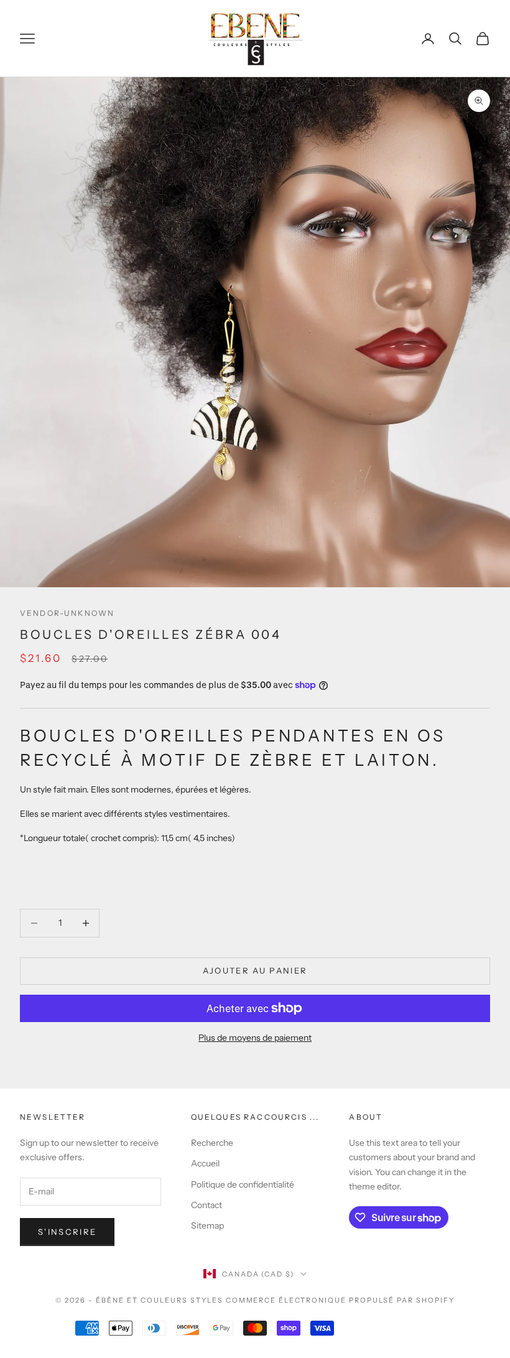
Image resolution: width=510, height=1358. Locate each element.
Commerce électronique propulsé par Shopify (340, 1300)
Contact (206, 1205)
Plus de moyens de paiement (255, 1037)
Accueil (205, 1163)
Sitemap (207, 1225)
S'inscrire (67, 1232)
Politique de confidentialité (242, 1184)
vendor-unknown (67, 613)
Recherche (212, 1142)
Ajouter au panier (255, 970)
